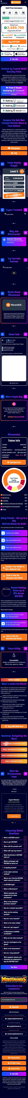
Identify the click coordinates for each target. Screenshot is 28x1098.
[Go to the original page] (14, 304)
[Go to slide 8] (12, 223)
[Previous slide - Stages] (2, 164)
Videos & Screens (14, 680)
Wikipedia (20, 82)
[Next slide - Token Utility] (25, 648)
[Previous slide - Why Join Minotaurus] (2, 232)
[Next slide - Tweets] (25, 334)
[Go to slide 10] (15, 223)
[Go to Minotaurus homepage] (2, 2)
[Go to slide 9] (13, 223)
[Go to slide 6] (15, 201)
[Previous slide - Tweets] (2, 334)
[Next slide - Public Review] (25, 396)
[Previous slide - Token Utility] (2, 648)
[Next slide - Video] (25, 260)
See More (19, 967)
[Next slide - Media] (25, 293)
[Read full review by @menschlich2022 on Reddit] (20, 414)
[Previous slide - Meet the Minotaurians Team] (2, 774)
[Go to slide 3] (13, 284)
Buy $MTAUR (14, 41)
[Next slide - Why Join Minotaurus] (25, 232)
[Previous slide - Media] (2, 293)
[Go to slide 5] (13, 201)
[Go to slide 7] (15, 250)
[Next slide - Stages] (25, 164)
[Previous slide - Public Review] (2, 396)
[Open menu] (25, 2)
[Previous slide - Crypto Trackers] (2, 210)
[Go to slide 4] (12, 201)
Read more (19, 383)
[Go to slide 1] (12, 822)
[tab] (14, 838)
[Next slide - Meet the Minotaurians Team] (25, 774)
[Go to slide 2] (12, 284)
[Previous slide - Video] (2, 260)
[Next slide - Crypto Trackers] (25, 210)
